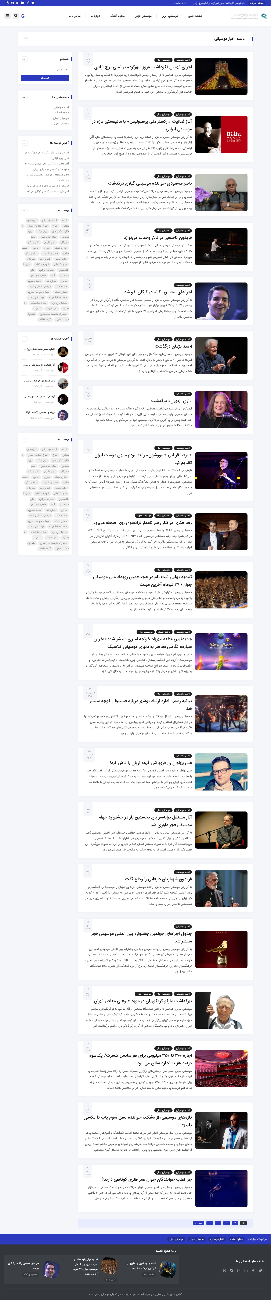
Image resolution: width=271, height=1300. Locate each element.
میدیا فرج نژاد (59, 303)
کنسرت (37, 308)
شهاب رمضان (42, 264)
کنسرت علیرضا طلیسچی (53, 314)
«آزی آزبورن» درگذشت (171, 401)
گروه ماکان (45, 319)
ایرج (55, 226)
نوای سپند (51, 308)
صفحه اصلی (195, 16)
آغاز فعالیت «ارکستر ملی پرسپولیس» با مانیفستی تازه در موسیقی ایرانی (39, 365)
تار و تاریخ (49, 242)
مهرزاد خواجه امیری (38, 292)
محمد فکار (61, 286)
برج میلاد (42, 231)
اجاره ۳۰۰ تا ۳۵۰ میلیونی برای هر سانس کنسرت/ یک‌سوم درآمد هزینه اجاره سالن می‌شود (140, 1059)
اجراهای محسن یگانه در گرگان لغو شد (158, 292)
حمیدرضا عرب (50, 253)
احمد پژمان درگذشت (173, 346)
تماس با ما (75, 16)
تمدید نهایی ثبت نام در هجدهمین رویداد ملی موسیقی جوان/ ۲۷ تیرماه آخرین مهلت (142, 581)
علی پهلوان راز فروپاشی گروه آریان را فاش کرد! (151, 763)
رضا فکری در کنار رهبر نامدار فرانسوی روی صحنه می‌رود (142, 523)
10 (210, 1223)
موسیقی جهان (143, 16)
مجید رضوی (34, 281)
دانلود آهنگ (117, 16)
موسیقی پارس (36, 297)
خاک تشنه (61, 259)
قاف (53, 275)
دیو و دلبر (45, 259)
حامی (36, 248)
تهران (47, 248)
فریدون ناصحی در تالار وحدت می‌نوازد (158, 238)
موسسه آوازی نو (58, 297)
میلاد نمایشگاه (38, 303)
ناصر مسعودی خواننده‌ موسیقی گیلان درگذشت (150, 183)
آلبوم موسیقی (49, 220)
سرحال (31, 259)
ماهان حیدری (38, 275)
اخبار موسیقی (183, 60)
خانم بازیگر (31, 253)
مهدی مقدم (60, 292)
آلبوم (64, 220)
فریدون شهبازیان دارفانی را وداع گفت (158, 879)
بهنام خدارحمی (48, 237)
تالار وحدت (61, 248)
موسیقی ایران (170, 16)
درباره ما (95, 16)
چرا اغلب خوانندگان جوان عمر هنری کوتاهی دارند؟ (147, 1179)
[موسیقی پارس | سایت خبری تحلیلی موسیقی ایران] (248, 16)
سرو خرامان (60, 264)
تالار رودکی (33, 242)
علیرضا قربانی (46, 270)
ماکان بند (51, 281)
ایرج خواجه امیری (38, 226)
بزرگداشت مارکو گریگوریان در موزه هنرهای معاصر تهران (143, 1001)
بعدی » (198, 1223)
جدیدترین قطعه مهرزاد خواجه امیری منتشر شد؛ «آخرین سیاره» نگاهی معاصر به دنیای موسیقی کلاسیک (143, 643)
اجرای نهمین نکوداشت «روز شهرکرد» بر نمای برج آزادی (233, 3)
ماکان (64, 281)
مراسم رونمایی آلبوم (40, 286)
